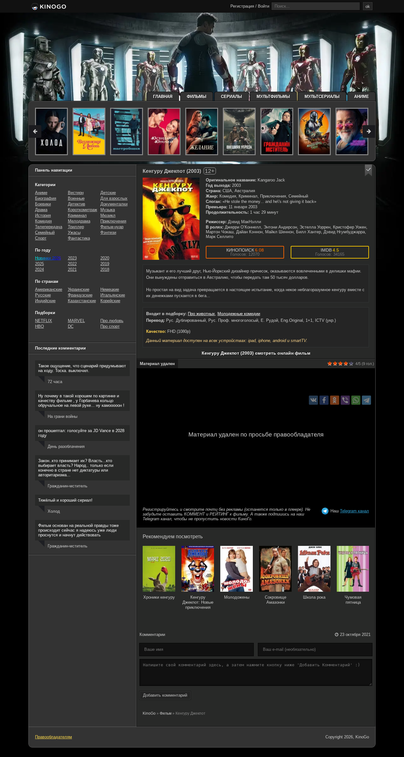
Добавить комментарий (165, 695)
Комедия (43, 221)
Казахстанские (82, 300)
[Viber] (345, 400)
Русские (43, 295)
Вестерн (76, 192)
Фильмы (196, 96)
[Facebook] (324, 400)
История (43, 215)
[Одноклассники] (334, 400)
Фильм (165, 713)
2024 (39, 269)
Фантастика (79, 238)
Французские (80, 295)
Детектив (76, 204)
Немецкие (109, 289)
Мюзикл (108, 215)
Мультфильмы (273, 96)
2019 (104, 263)
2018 (104, 269)
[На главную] (48, 7)
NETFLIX (43, 320)
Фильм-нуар (111, 226)
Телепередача (48, 226)
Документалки (114, 204)
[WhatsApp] (355, 400)
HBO (39, 326)
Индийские (45, 300)
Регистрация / (243, 6)
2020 (104, 258)
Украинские (78, 289)
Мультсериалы (322, 96)
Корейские (110, 300)
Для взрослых (114, 198)
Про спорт (110, 326)
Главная (162, 96)
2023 (72, 258)
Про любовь (111, 320)
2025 (39, 263)
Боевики (43, 204)
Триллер (76, 226)
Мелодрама (79, 221)
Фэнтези (108, 232)
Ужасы (74, 232)
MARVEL (76, 320)
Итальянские (112, 295)
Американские (48, 289)
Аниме (361, 96)
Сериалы (231, 96)
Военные (76, 198)
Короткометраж (82, 209)
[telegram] (366, 400)
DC (71, 326)
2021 (72, 269)
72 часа (55, 381)
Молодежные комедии (238, 313)
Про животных (201, 313)
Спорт (40, 238)
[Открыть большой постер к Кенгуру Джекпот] (171, 219)
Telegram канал (354, 511)
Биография (45, 198)
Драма (41, 209)
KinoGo (149, 713)
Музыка (107, 209)
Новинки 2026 (48, 258)
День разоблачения (66, 446)
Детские (108, 192)
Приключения (113, 221)
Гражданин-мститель (67, 486)
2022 (72, 263)
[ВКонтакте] (313, 400)
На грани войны (62, 416)
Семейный (45, 232)
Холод (54, 511)
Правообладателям (53, 737)
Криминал (77, 215)
